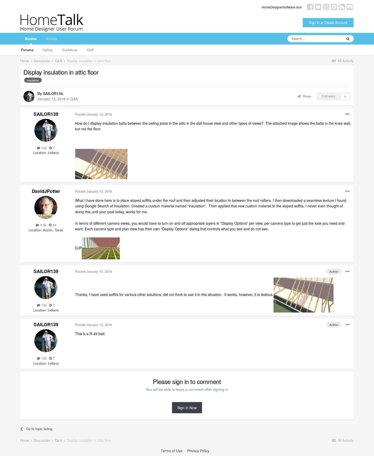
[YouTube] (318, 6)
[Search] (348, 38)
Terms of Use (171, 450)
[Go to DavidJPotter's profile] (45, 207)
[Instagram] (326, 6)
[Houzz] (342, 6)
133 (43, 147)
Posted (93, 114)
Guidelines (70, 49)
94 (54, 224)
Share (305, 96)
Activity (51, 38)
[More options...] (347, 114)
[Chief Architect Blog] (350, 6)
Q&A (74, 98)
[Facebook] (310, 6)
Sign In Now (187, 407)
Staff (90, 49)
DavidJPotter (46, 191)
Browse (31, 38)
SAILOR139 (53, 93)
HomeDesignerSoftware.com (282, 7)
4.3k (42, 224)
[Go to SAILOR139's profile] (29, 96)
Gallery (47, 49)
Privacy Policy (198, 450)
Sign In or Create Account (328, 22)
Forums (27, 49)
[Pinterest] (334, 6)
